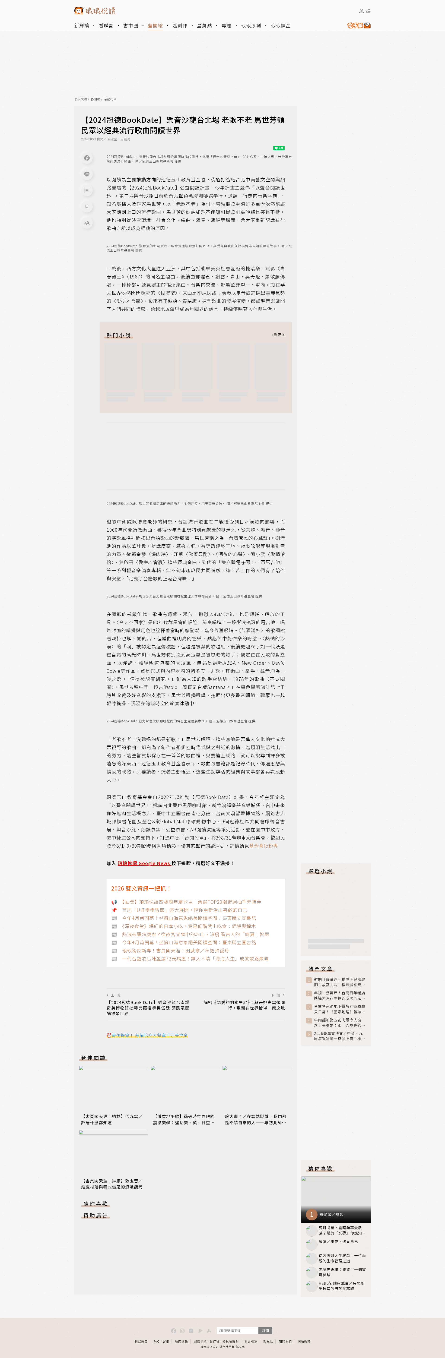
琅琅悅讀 (80, 99)
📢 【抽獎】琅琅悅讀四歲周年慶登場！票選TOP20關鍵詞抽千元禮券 (186, 901)
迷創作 (180, 25)
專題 (227, 25)
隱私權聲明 (230, 1341)
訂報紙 (268, 1341)
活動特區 (110, 99)
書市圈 (131, 25)
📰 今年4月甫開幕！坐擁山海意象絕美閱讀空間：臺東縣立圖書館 (183, 918)
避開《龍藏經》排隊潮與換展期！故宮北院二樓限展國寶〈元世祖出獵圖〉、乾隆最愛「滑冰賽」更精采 (339, 982)
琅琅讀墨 (281, 25)
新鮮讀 (81, 25)
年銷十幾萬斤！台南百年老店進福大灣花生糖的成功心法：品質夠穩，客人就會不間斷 (339, 995)
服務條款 (200, 1341)
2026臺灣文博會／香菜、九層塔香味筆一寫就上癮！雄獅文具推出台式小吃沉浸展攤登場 (339, 1036)
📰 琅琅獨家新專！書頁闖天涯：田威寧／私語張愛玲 (170, 950)
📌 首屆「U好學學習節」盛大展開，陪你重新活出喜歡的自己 (179, 909)
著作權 (214, 1341)
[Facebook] (87, 158)
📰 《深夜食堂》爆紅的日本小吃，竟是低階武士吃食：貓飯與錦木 (183, 926)
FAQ (156, 1341)
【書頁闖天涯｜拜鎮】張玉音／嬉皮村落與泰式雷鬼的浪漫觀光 (112, 1184)
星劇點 (204, 25)
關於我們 (285, 1341)
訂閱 (265, 1330)
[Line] (87, 174)
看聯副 (106, 25)
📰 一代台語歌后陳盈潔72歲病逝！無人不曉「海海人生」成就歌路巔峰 (190, 958)
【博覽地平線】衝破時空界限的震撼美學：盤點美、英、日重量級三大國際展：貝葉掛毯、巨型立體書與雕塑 (184, 1125)
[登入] (361, 11)
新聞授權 (181, 1341)
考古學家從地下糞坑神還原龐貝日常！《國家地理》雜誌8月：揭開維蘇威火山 (339, 1009)
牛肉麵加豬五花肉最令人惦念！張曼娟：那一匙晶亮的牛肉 (339, 1022)
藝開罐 (155, 25)
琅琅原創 (251, 25)
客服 (166, 1341)
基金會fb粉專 (263, 845)
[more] (278, 335)
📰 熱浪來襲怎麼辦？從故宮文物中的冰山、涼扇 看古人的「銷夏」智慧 (190, 934)
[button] (87, 190)
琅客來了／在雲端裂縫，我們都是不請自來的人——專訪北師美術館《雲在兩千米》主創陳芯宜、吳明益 (255, 1125)
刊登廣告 (141, 1341)
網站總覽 (304, 1341)
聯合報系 (251, 1341)
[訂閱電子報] (357, 25)
